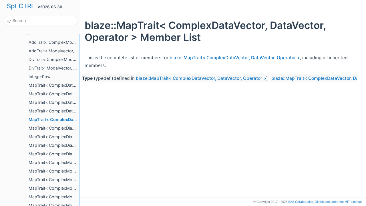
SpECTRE (21, 6)
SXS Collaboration (300, 201)
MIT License (338, 201)
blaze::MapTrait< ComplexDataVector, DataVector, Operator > (235, 57)
